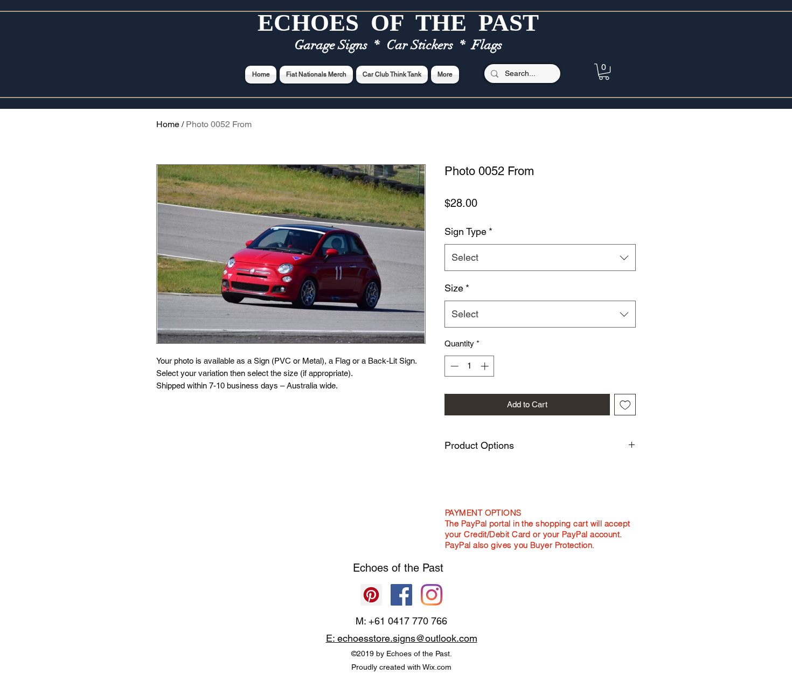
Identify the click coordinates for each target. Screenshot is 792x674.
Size (456, 288)
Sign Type (468, 231)
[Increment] (485, 366)
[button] (604, 72)
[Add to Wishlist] (625, 405)
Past (432, 567)
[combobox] (540, 257)
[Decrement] (453, 366)
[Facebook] (401, 595)
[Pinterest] (371, 595)
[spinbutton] (469, 366)
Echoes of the (387, 567)
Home (167, 124)
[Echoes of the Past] (431, 595)
